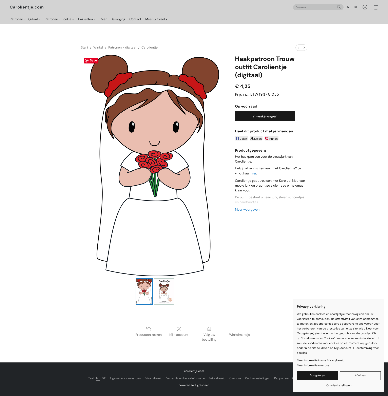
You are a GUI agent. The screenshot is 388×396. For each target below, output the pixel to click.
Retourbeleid (217, 378)
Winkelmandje (239, 335)
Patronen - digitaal (122, 47)
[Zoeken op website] (339, 7)
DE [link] (104, 378)
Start (84, 47)
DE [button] (356, 7)
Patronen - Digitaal (24, 19)
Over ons (235, 378)
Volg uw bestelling (209, 337)
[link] (339, 384)
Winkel (98, 47)
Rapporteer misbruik (287, 378)
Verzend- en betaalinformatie (185, 378)
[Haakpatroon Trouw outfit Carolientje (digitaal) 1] (164, 291)
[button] (27, 7)
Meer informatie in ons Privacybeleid (320, 360)
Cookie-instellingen (257, 378)
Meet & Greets (156, 19)
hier (253, 173)
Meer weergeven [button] (247, 209)
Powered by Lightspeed (194, 385)
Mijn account (178, 335)
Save (93, 60)
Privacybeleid (153, 378)
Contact (135, 19)
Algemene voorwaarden (125, 378)
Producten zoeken (148, 335)
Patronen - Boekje (58, 19)
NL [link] (98, 378)
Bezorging (118, 19)
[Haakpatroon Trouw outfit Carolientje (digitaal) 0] (144, 291)
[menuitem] (298, 48)
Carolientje (149, 47)
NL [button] (349, 7)
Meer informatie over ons (313, 365)
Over (103, 19)
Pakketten (86, 19)
